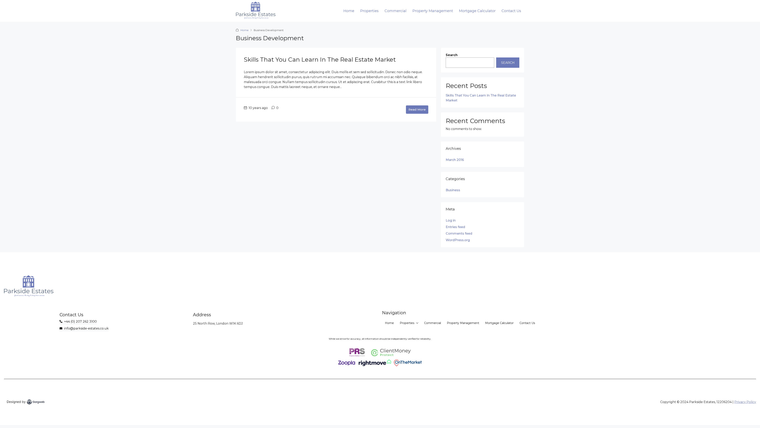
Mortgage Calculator (477, 11)
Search (452, 55)
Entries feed (455, 227)
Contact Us (511, 11)
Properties (369, 11)
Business (453, 190)
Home (348, 11)
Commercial (396, 11)
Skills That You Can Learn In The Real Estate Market (320, 59)
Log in (451, 220)
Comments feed (459, 233)
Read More (417, 109)
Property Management (432, 11)
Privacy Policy (745, 402)
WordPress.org (458, 240)
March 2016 (455, 160)
